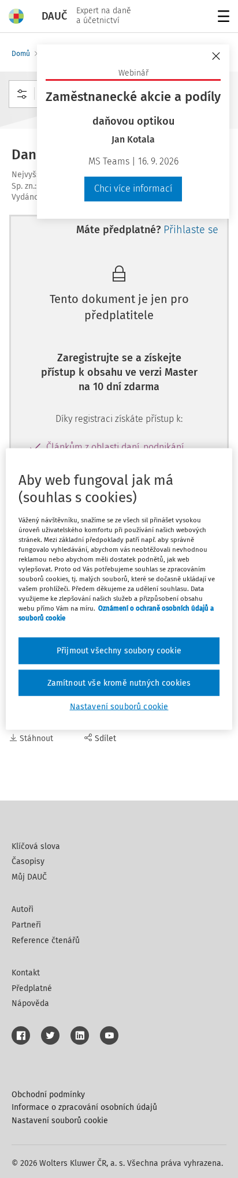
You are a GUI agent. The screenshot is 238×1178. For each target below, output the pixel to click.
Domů (21, 54)
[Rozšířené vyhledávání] (22, 94)
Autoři (23, 909)
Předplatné (32, 988)
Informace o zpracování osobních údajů (84, 1107)
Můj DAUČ (29, 877)
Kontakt (26, 973)
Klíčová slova (36, 846)
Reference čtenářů (46, 940)
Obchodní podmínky (48, 1095)
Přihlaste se (190, 229)
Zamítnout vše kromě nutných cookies (119, 682)
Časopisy (28, 861)
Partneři (26, 925)
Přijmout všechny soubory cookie (119, 651)
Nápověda (30, 1003)
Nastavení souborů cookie (60, 1120)
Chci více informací (133, 188)
